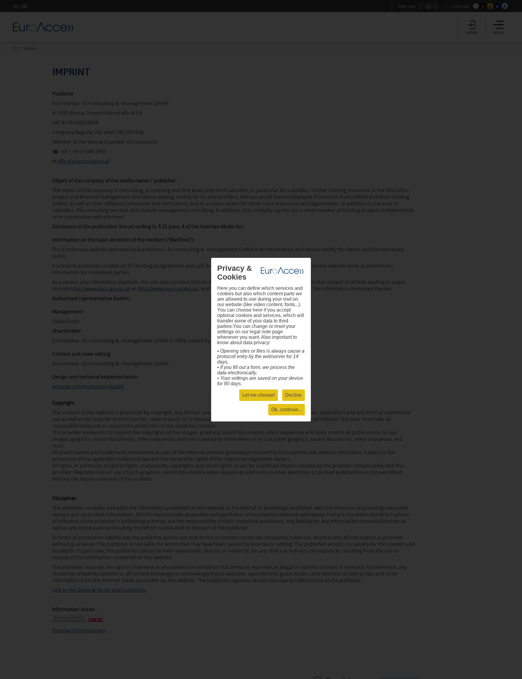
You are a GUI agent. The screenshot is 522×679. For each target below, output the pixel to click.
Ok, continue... (286, 409)
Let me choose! (258, 395)
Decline (293, 395)
